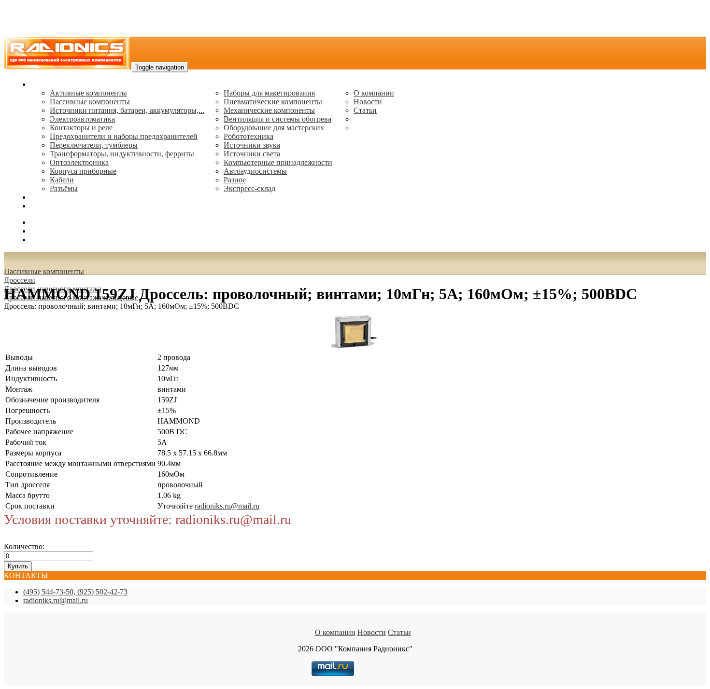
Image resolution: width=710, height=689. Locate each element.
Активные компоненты (88, 93)
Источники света (252, 154)
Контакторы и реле (81, 128)
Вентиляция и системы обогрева (277, 119)
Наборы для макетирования (269, 93)
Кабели (62, 180)
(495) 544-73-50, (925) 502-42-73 (75, 592)
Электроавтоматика (82, 119)
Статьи (365, 110)
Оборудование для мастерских (274, 128)
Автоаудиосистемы (255, 171)
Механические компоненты (269, 110)
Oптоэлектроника (79, 162)
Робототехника (248, 136)
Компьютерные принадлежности (278, 162)
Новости (368, 101)
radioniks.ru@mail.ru (62, 206)
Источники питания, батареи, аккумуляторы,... (127, 110)
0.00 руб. (44, 239)
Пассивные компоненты (90, 101)
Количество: (24, 546)
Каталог (43, 84)
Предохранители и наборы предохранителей (124, 136)
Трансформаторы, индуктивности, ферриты (122, 154)
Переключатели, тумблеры (94, 145)
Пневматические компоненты (273, 101)
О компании (374, 93)
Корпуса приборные (83, 171)
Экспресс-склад (249, 188)
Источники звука (252, 145)
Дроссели (19, 280)
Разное (235, 180)
